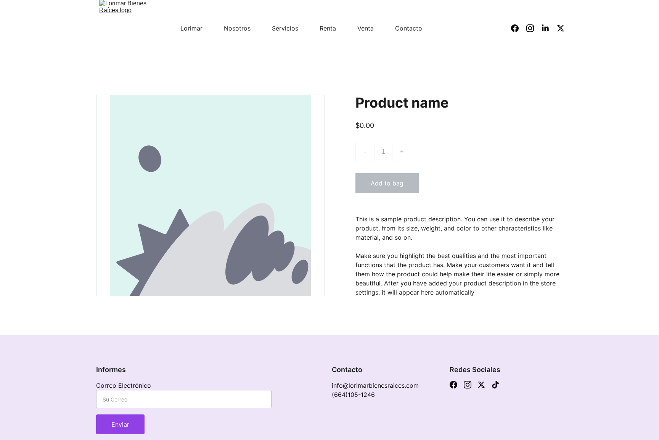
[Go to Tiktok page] (495, 384)
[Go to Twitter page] (481, 384)
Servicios (285, 28)
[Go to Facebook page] (453, 384)
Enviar (120, 424)
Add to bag (387, 183)
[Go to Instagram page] (467, 384)
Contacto (408, 28)
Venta (365, 28)
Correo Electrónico (123, 385)
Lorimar (191, 28)
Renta (328, 28)
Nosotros (237, 28)
